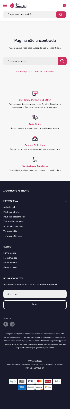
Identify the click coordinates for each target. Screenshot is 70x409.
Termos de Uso (10, 231)
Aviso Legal (9, 207)
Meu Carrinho (10, 262)
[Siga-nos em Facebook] (5, 324)
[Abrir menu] (5, 5)
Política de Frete (11, 212)
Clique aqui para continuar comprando (35, 71)
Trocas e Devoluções (13, 221)
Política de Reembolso (14, 216)
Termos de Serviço (12, 236)
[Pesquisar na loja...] (62, 61)
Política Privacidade (13, 226)
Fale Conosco (9, 267)
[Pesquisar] (61, 14)
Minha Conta (9, 253)
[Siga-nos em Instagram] (12, 324)
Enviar (35, 304)
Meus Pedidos (10, 257)
